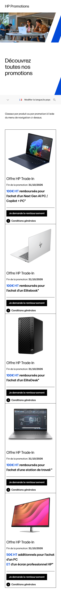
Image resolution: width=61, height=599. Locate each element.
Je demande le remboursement (27, 213)
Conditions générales (23, 220)
